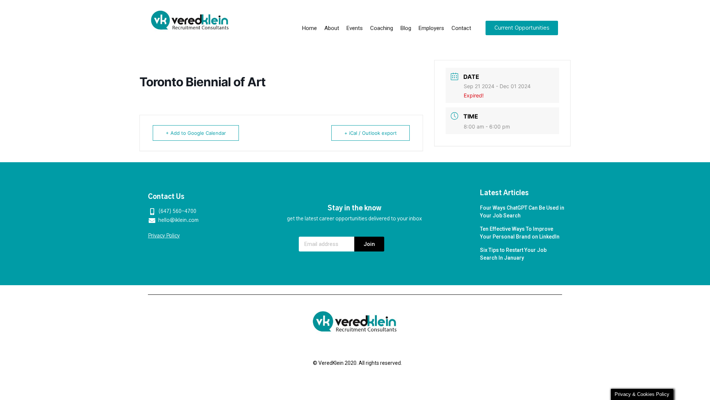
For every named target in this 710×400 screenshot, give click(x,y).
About (331, 28)
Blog (405, 28)
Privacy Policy (164, 236)
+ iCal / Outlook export (370, 133)
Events (354, 28)
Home (309, 28)
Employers (431, 28)
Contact (461, 28)
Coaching (381, 28)
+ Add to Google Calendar (196, 133)
